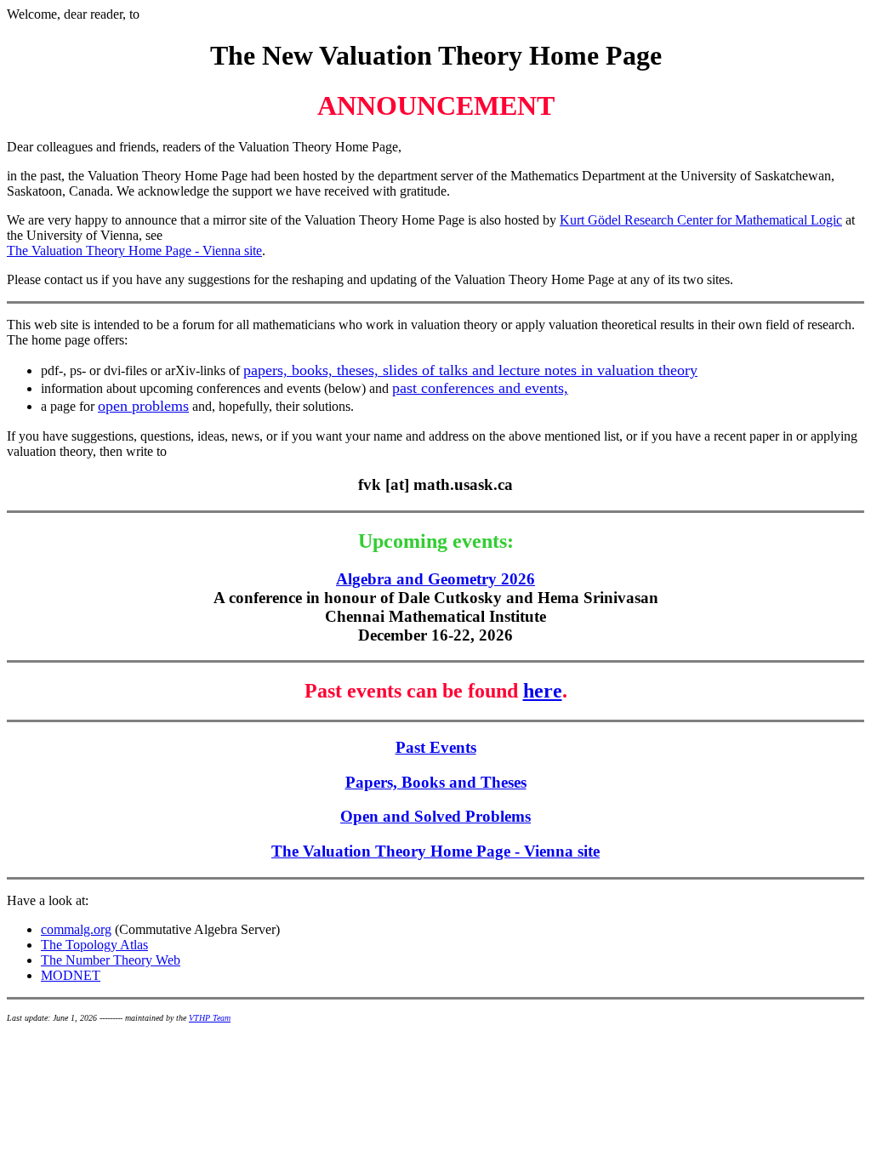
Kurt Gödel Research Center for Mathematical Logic (701, 220)
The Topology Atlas (94, 944)
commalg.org (76, 929)
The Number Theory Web (110, 960)
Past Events (436, 747)
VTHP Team (210, 1017)
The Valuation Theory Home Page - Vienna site (134, 250)
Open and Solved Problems (435, 816)
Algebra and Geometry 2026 (435, 579)
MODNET (70, 975)
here (542, 691)
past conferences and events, (480, 387)
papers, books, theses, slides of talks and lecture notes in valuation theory (470, 370)
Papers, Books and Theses (436, 782)
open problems (143, 405)
